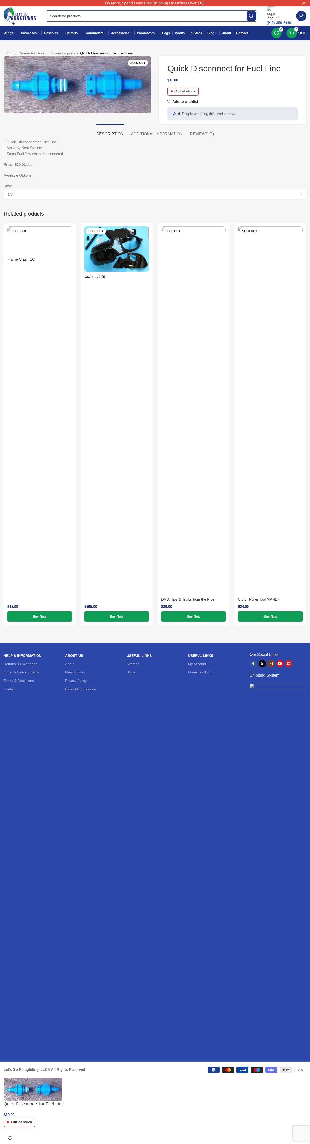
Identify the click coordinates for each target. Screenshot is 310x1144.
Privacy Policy (76, 681)
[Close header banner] (304, 3)
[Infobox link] (155, 23)
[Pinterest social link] (288, 663)
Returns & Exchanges (20, 664)
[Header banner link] (155, 3)
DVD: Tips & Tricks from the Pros (188, 599)
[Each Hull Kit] (116, 249)
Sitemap (133, 664)
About (69, 664)
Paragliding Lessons (81, 689)
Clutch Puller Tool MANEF (259, 599)
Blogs (131, 672)
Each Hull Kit (94, 276)
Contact (10, 689)
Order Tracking (199, 672)
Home (8, 53)
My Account (197, 664)
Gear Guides (75, 672)
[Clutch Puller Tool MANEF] (270, 410)
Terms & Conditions (19, 681)
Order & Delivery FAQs (21, 672)
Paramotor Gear (31, 53)
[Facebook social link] (253, 663)
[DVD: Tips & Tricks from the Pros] (193, 410)
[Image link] (278, 867)
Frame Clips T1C (21, 259)
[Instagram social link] (271, 663)
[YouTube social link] (280, 663)
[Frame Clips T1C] (39, 240)
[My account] (301, 16)
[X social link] (262, 663)
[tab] (110, 131)
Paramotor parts (62, 53)
